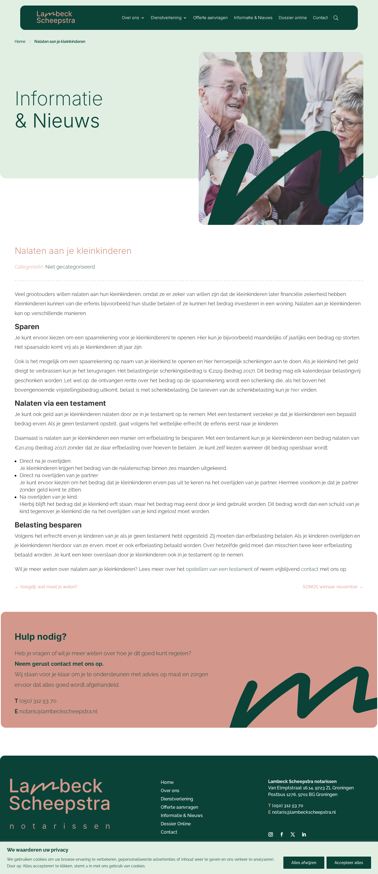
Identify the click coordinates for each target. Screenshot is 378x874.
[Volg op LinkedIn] (303, 834)
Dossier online (293, 18)
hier (295, 390)
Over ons (130, 18)
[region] (189, 858)
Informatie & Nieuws (253, 18)
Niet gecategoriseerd (70, 267)
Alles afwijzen (303, 862)
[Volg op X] (292, 834)
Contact (320, 18)
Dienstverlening (166, 18)
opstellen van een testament (219, 569)
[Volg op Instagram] (270, 834)
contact (310, 569)
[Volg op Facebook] (281, 834)
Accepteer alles (349, 862)
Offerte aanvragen (210, 18)
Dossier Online (176, 824)
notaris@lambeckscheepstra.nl (58, 711)
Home (167, 783)
